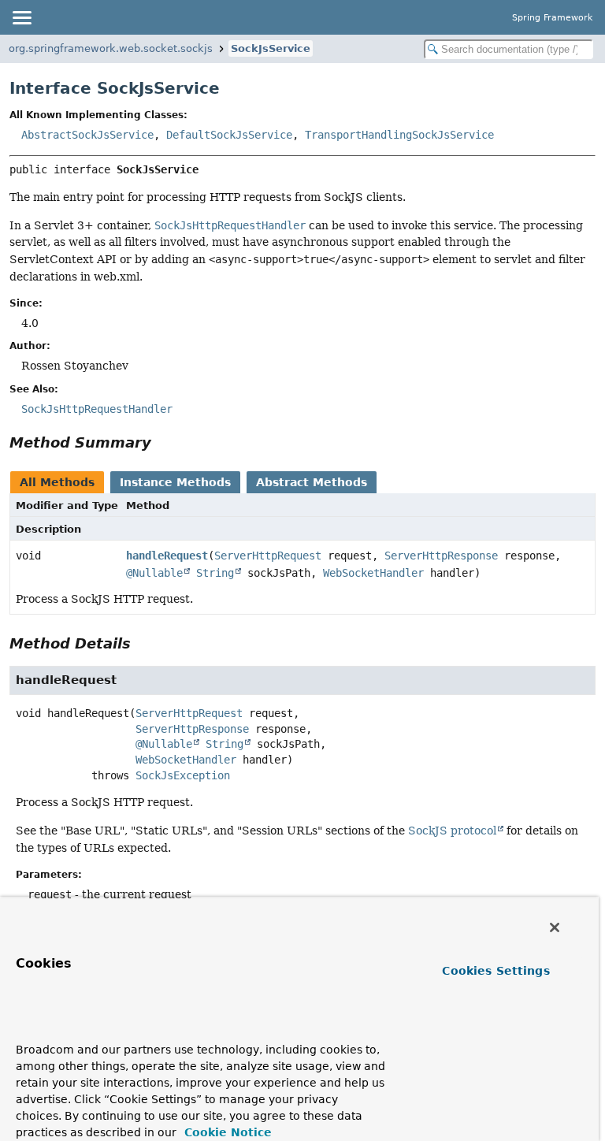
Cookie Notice (226, 1132)
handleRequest (167, 555)
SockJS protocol (452, 830)
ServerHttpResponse (441, 555)
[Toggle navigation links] (21, 17)
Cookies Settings (495, 970)
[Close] (554, 927)
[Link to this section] (162, 442)
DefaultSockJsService (229, 134)
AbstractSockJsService (87, 134)
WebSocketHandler (373, 573)
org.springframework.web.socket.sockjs (111, 48)
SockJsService (270, 48)
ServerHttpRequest (267, 555)
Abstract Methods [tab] (311, 482)
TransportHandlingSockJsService (399, 134)
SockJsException (182, 775)
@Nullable (154, 573)
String (215, 573)
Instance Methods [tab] (175, 482)
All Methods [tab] (57, 482)
